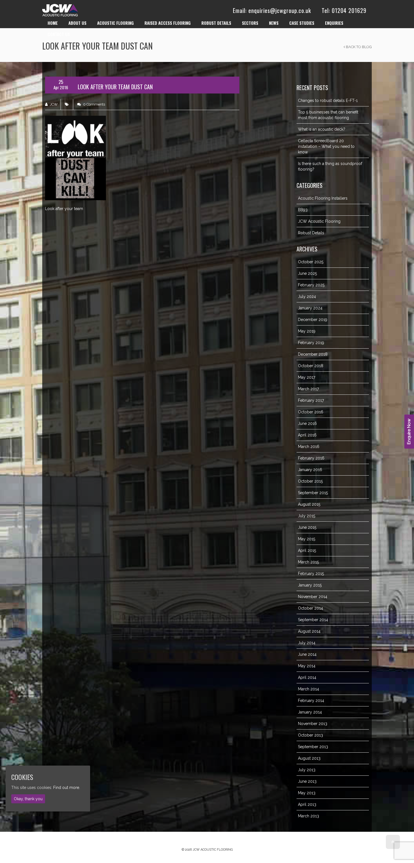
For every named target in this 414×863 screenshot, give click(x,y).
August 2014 (309, 631)
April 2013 (307, 804)
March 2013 (308, 816)
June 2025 (307, 273)
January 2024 (310, 308)
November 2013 (312, 723)
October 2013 (310, 735)
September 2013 (313, 746)
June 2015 (307, 527)
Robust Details (216, 23)
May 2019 (306, 331)
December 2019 (312, 319)
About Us (77, 23)
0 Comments (93, 104)
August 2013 (309, 758)
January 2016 (310, 469)
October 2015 (310, 481)
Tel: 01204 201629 (344, 10)
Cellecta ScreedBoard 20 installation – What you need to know (326, 146)
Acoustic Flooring (115, 23)
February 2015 (311, 573)
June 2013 (307, 781)
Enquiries (334, 23)
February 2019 (311, 342)
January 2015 (310, 585)
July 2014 (306, 643)
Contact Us (59, 34)
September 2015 (313, 492)
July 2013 (306, 770)
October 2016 (310, 412)
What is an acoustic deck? (321, 129)
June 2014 (307, 654)
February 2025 (311, 285)
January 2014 (310, 712)
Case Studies (301, 23)
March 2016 (308, 446)
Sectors (250, 23)
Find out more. (66, 787)
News (274, 23)
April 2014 (307, 677)
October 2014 (310, 608)
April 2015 (307, 550)
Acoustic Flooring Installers (323, 198)
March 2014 (308, 689)
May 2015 (306, 539)
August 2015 (309, 504)
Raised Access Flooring (167, 23)
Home (53, 23)
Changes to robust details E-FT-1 (328, 100)
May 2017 (306, 377)
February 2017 (311, 400)
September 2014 (313, 619)
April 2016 (307, 435)
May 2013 (306, 793)
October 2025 (310, 262)
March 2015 (308, 562)
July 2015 (306, 516)
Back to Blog (358, 47)
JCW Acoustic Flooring (319, 221)
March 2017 (308, 389)
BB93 (303, 210)
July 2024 (307, 296)
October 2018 (310, 366)
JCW (53, 104)
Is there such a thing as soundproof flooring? (330, 166)
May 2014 (306, 666)
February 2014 (311, 700)
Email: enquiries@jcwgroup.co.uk (272, 10)
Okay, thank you (28, 798)
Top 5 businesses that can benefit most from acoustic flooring (328, 115)
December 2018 (313, 354)
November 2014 (312, 596)
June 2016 (307, 423)
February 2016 (311, 458)
